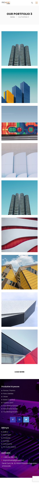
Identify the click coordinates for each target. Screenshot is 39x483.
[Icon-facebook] (13, 419)
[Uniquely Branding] (19, 107)
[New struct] (19, 32)
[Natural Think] (19, 331)
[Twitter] (26, 419)
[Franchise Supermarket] (19, 181)
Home (12, 17)
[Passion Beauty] (19, 256)
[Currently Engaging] (19, 219)
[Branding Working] (19, 70)
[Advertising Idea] (19, 293)
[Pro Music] (6, 2)
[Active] (19, 144)
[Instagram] (19, 419)
